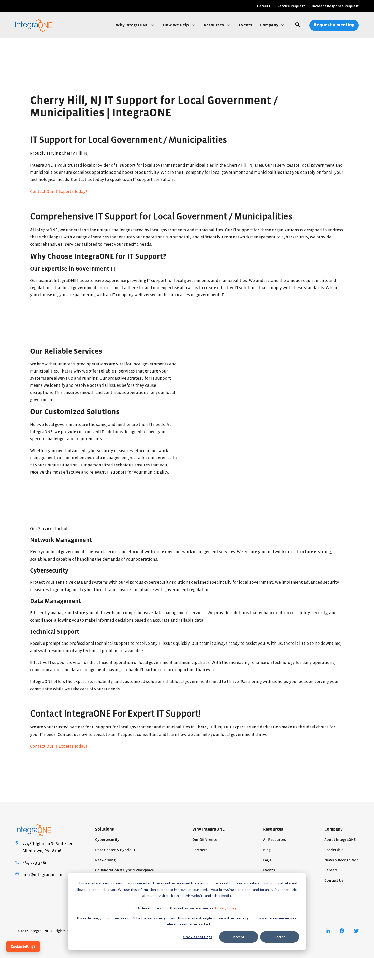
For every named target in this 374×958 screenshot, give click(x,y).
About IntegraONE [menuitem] (340, 840)
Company (269, 25)
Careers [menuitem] (263, 6)
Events (245, 25)
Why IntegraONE (132, 25)
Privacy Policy (225, 908)
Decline (280, 937)
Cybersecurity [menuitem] (107, 840)
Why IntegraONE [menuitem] (208, 829)
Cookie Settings (23, 946)
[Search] (297, 25)
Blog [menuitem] (267, 850)
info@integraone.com (43, 875)
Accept (238, 937)
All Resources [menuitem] (274, 840)
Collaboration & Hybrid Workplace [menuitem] (124, 870)
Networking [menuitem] (105, 860)
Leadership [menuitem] (334, 850)
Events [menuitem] (269, 870)
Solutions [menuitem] (104, 829)
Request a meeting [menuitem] (334, 25)
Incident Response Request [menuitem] (335, 6)
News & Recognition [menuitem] (341, 860)
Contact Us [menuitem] (333, 880)
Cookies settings (197, 937)
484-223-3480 (34, 863)
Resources (214, 25)
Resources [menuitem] (273, 829)
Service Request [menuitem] (291, 6)
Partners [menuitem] (199, 850)
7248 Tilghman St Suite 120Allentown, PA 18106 (48, 847)
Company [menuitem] (333, 829)
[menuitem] (327, 930)
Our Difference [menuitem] (204, 840)
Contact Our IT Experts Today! (58, 192)
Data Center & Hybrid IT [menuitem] (115, 850)
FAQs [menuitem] (267, 860)
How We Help (176, 25)
